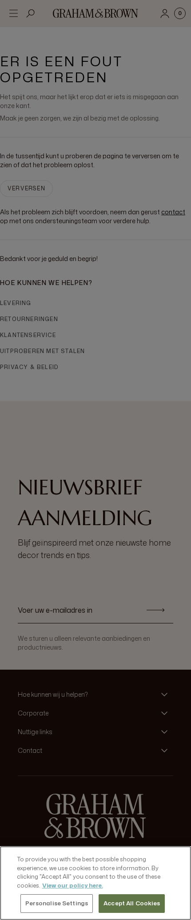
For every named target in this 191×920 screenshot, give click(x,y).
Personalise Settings (56, 903)
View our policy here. (72, 885)
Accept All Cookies (131, 903)
